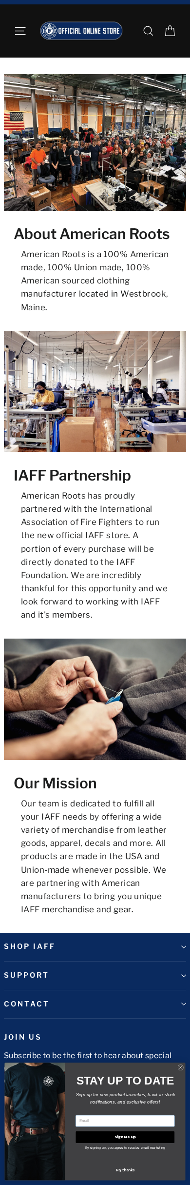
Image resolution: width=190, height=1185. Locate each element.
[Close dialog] (181, 1067)
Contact (27, 1004)
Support (26, 975)
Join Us (23, 1037)
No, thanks (125, 1170)
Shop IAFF (29, 946)
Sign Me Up (124, 1137)
